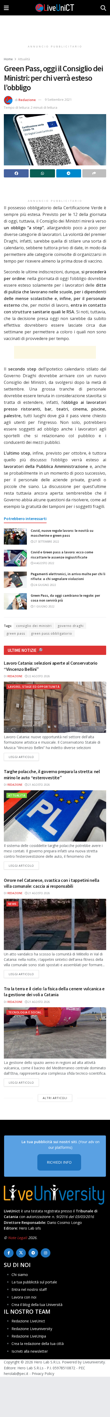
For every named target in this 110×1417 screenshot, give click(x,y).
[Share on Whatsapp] (42, 173)
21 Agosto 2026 (38, 784)
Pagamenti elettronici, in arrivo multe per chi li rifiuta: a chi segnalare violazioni (68, 576)
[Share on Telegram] (68, 173)
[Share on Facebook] (16, 173)
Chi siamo (20, 1274)
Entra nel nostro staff (29, 1289)
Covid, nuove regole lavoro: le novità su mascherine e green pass (62, 533)
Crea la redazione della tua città (38, 1343)
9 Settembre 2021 (58, 99)
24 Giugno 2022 (44, 585)
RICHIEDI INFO (59, 1162)
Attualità (24, 59)
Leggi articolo (24, 757)
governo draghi (71, 626)
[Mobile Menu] (6, 7)
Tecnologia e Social (24, 1012)
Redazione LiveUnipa (29, 1336)
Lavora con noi (24, 1297)
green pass (15, 633)
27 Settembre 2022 (46, 541)
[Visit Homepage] (54, 7)
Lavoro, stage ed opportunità (33, 686)
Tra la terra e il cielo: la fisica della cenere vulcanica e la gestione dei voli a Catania (54, 991)
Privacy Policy (43, 1373)
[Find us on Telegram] (33, 1253)
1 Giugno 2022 (43, 606)
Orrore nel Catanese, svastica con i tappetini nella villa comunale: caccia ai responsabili (51, 883)
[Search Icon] (103, 7)
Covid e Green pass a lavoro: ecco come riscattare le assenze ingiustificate (62, 555)
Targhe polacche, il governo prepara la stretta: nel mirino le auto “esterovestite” (52, 774)
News (12, 904)
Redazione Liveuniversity (32, 1328)
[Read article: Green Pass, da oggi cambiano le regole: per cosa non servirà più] (15, 601)
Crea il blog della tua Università (37, 1304)
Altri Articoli (55, 1098)
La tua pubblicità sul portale (34, 1282)
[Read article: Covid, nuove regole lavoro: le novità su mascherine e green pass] (15, 536)
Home (8, 59)
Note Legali (17, 1237)
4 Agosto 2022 (43, 563)
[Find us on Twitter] (21, 1253)
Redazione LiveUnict (28, 1321)
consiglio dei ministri (34, 626)
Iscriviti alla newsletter (30, 1351)
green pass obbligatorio (51, 633)
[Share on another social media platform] (94, 173)
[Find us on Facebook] (9, 1253)
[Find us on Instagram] (45, 1253)
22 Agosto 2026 (38, 676)
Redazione (27, 99)
